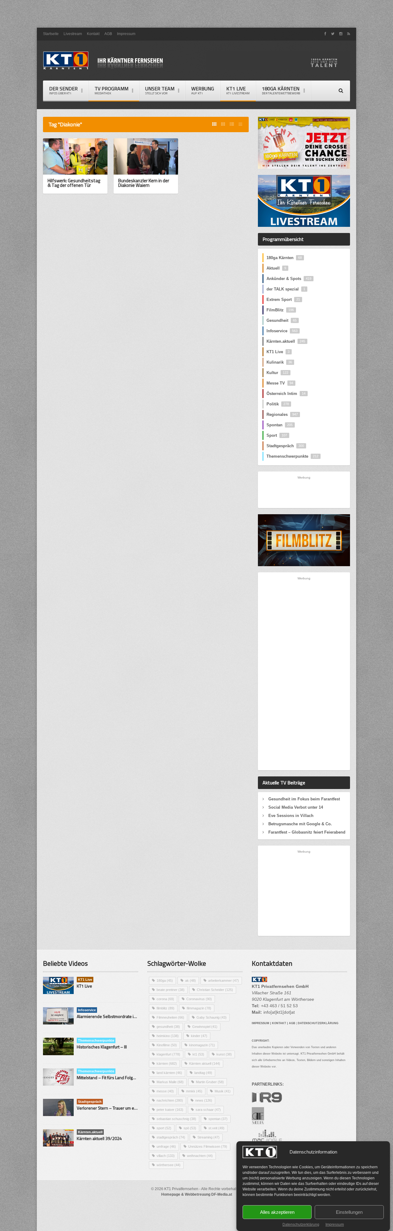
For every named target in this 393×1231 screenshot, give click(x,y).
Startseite (51, 34)
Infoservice (282, 331)
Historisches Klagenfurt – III (102, 1047)
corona (165, 999)
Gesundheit (282, 320)
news (203, 1100)
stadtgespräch (171, 1137)
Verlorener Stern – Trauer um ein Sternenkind (119, 1108)
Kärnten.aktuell (286, 341)
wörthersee (169, 1165)
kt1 (198, 1054)
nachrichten (170, 1100)
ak (190, 980)
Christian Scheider (215, 990)
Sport (277, 435)
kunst (224, 1054)
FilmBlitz (280, 310)
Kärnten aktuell (204, 1063)
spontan (218, 1119)
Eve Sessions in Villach (290, 815)
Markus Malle (170, 1082)
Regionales (282, 414)
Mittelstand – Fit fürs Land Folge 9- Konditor (117, 1077)
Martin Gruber (210, 1082)
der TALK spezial (286, 289)
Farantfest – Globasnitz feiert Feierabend (306, 832)
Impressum (334, 1224)
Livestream (73, 34)
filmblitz (165, 1008)
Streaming (208, 1137)
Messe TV (280, 383)
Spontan (280, 425)
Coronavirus (199, 999)
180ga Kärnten (284, 257)
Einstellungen (349, 1212)
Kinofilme (167, 1045)
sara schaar (208, 1109)
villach (166, 1156)
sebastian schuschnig (176, 1119)
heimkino (168, 1036)
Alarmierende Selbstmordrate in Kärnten (114, 1016)
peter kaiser (170, 1109)
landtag (203, 1073)
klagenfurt (168, 1054)
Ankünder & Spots (289, 278)
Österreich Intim (286, 393)
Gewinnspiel (204, 1026)
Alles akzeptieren (277, 1212)
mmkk (194, 1091)
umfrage (166, 1146)
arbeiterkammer (223, 980)
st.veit (216, 1128)
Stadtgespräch (285, 446)
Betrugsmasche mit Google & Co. (300, 824)
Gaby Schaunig (211, 1017)
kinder (199, 1036)
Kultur (277, 372)
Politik (278, 404)
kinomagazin (202, 1045)
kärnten (167, 1063)
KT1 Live (238, 90)
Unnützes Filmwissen (207, 1146)
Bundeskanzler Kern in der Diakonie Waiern (143, 183)
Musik (223, 1091)
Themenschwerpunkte (292, 456)
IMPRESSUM (260, 1023)
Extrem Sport (283, 299)
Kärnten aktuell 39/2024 (99, 1138)
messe (165, 1091)
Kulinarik (279, 362)
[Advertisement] (196, 14)
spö (190, 1128)
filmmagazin (199, 1008)
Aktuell (276, 268)
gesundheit (168, 1026)
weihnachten (200, 1156)
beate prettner (171, 990)
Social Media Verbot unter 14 (295, 807)
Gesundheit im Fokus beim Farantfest (304, 799)
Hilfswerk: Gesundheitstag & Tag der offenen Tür (74, 183)
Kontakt (93, 34)
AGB (108, 34)
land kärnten (169, 1073)
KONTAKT (279, 1023)
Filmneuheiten (170, 1017)
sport (164, 1128)
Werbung (202, 90)
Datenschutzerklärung (300, 1224)
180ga (165, 980)
